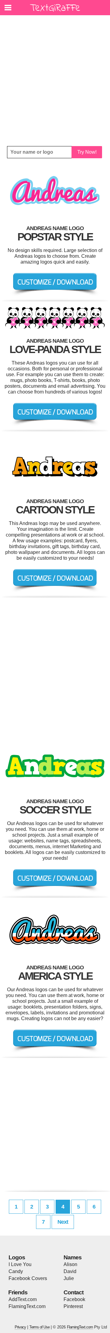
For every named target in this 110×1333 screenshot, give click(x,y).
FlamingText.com (27, 1306)
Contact (73, 1292)
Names (73, 1257)
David (70, 1271)
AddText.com (23, 1299)
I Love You (20, 1264)
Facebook (74, 1299)
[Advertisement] (55, 80)
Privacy (20, 1327)
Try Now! (87, 152)
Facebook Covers (28, 1278)
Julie (69, 1278)
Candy (16, 1271)
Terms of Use (39, 1327)
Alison (70, 1264)
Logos (17, 1257)
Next (62, 1222)
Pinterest (73, 1306)
